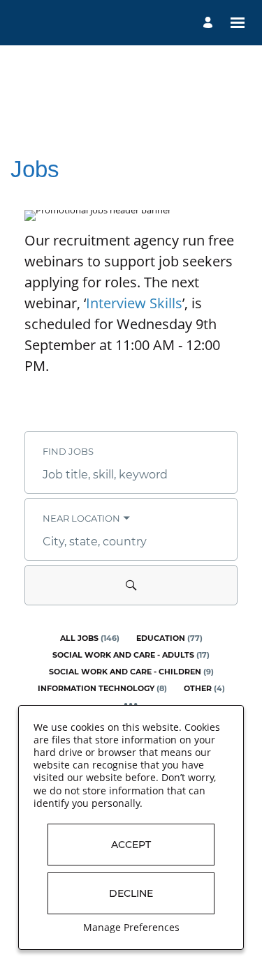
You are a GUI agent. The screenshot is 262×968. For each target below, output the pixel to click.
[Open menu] (237, 22)
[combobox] (131, 475)
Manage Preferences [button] (131, 927)
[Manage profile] (210, 22)
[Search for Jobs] (131, 585)
